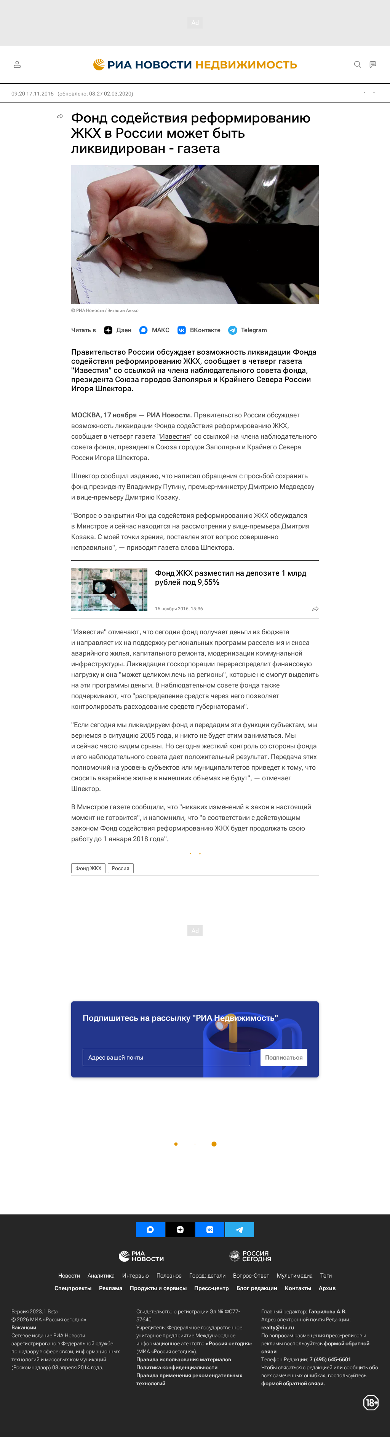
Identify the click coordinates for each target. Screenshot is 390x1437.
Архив (327, 1288)
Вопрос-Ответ (251, 1275)
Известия (175, 436)
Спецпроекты (72, 1288)
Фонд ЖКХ (88, 868)
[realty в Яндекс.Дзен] (180, 1229)
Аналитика (101, 1275)
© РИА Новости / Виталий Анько (105, 310)
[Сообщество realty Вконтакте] (209, 1229)
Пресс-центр (211, 1288)
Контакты (298, 1288)
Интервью (135, 1275)
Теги (326, 1275)
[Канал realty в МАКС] (150, 1229)
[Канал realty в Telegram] (239, 1229)
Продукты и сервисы (158, 1288)
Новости (69, 1275)
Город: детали (207, 1275)
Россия (120, 868)
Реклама (110, 1288)
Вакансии (23, 1327)
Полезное (169, 1275)
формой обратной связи (292, 1383)
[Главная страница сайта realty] (195, 65)
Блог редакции (257, 1288)
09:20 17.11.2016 (32, 94)
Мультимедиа (295, 1275)
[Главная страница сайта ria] (138, 65)
